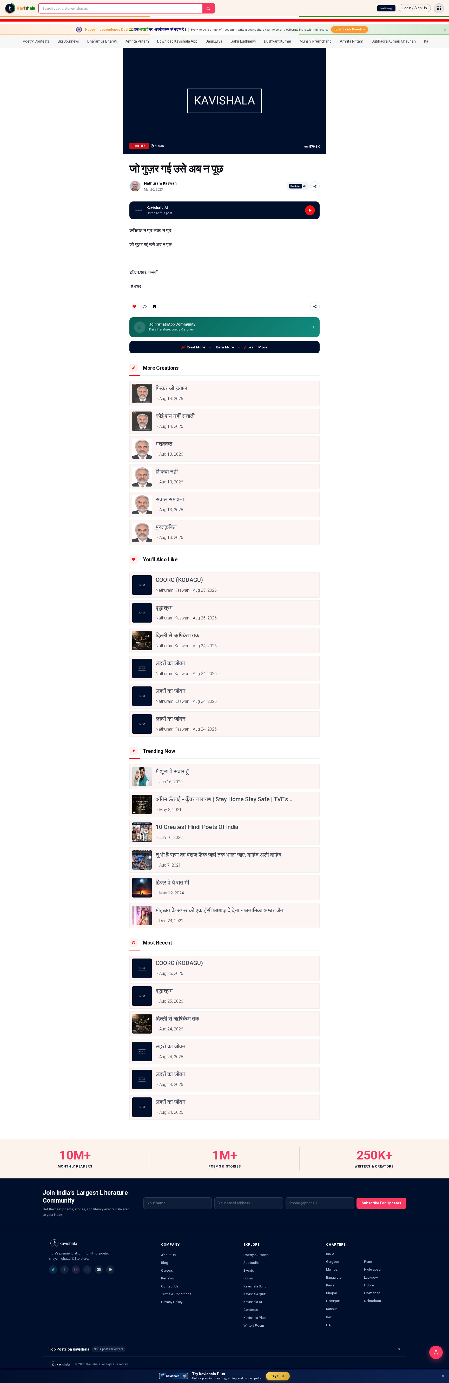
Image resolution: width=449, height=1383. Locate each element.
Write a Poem (253, 1325)
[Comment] (145, 306)
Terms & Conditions (176, 1294)
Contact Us (170, 1286)
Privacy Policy (171, 1302)
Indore (369, 1285)
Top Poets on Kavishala (224, 1349)
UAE (329, 1325)
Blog (164, 1262)
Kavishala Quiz (254, 1294)
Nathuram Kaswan (160, 183)
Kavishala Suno (255, 1286)
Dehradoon (372, 1301)
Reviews (167, 1278)
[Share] (315, 186)
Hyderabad (372, 1269)
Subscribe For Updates (381, 1203)
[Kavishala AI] (386, 8)
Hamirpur (333, 1301)
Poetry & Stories (255, 1255)
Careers (167, 1270)
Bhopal (331, 1293)
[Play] (310, 210)
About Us (168, 1255)
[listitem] (53, 1269)
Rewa (330, 1285)
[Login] (436, 1352)
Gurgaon (332, 1261)
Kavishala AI (252, 1302)
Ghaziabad (372, 1293)
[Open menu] (439, 8)
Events (248, 1270)
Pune (368, 1261)
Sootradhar (252, 1262)
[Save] (154, 306)
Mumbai (332, 1269)
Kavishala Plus (254, 1317)
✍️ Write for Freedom (349, 29)
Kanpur (331, 1309)
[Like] (134, 306)
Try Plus (278, 1376)
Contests (250, 1309)
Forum (248, 1278)
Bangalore (333, 1277)
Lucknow (371, 1277)
